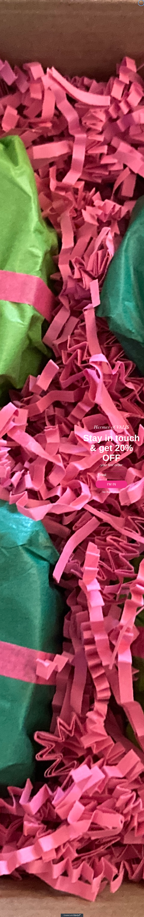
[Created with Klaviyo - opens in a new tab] (72, 915)
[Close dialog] (141, 3)
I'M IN (111, 484)
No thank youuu (111, 492)
